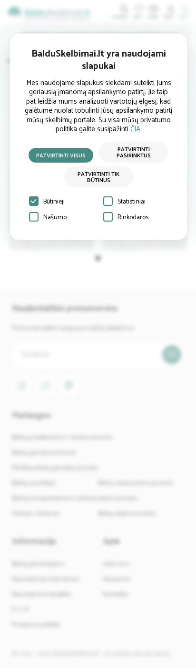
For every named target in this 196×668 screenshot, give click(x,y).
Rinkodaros (133, 217)
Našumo (55, 217)
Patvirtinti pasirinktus (134, 152)
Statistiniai (132, 201)
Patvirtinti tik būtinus (98, 177)
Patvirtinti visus (61, 155)
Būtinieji (54, 201)
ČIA (135, 129)
